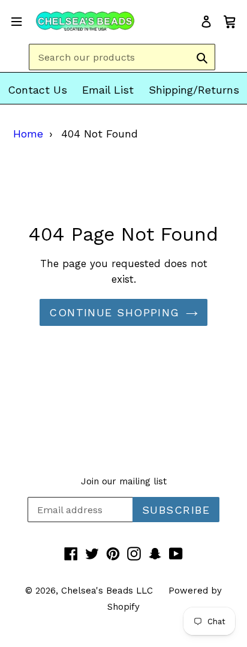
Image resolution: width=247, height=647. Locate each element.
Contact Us (37, 89)
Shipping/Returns (194, 89)
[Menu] (16, 20)
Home (28, 133)
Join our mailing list (124, 481)
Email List (108, 89)
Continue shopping (114, 312)
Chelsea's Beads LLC (107, 590)
